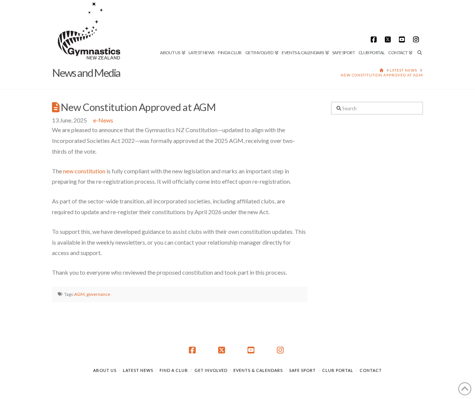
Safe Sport (302, 370)
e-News (103, 120)
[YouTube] (403, 39)
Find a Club (174, 370)
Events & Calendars (258, 370)
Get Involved (210, 370)
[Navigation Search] (418, 28)
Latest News (138, 370)
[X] (389, 39)
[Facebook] (375, 39)
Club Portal (337, 370)
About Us (105, 370)
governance (98, 294)
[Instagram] (417, 39)
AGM (79, 294)
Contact (371, 370)
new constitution (84, 170)
